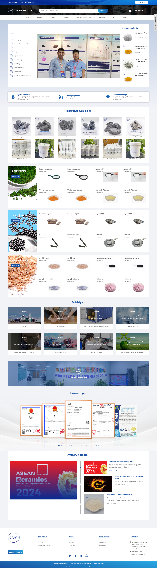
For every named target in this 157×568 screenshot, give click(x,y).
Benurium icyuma (65, 566)
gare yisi (101, 566)
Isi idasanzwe (56, 566)
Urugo (27, 17)
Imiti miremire (41, 548)
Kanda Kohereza (15, 552)
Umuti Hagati (83, 566)
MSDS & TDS (102, 17)
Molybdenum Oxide (75, 566)
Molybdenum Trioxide (92, 566)
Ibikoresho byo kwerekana (84, 17)
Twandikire (125, 17)
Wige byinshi (142, 2)
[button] (70, 73)
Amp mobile (101, 563)
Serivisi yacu (72, 545)
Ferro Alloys (41, 542)
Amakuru (67, 17)
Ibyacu (53, 17)
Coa (114, 17)
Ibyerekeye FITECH (73, 542)
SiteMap (95, 563)
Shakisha (103, 11)
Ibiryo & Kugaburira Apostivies (45, 545)
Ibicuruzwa (39, 17)
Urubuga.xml (102, 545)
